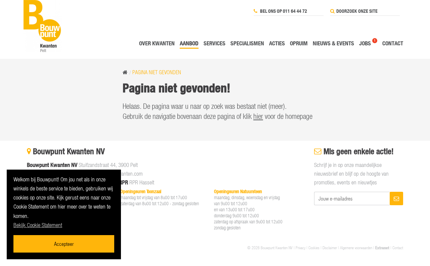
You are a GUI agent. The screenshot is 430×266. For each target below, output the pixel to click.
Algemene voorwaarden (356, 247)
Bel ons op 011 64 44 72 (283, 11)
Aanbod (189, 43)
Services (214, 43)
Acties (277, 43)
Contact (392, 43)
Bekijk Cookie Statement (37, 225)
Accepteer (64, 243)
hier (258, 116)
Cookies (313, 247)
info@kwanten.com (123, 173)
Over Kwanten (157, 43)
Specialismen (247, 43)
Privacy (300, 247)
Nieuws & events (333, 43)
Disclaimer (329, 247)
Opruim (299, 43)
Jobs (365, 43)
